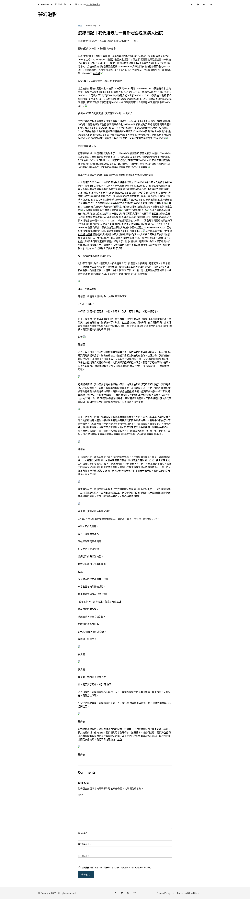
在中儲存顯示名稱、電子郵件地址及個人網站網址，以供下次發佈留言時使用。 (117, 867)
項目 (80, 25)
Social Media (93, 4)
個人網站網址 (83, 856)
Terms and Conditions (188, 893)
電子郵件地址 (84, 844)
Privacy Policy (163, 893)
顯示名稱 (82, 833)
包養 (104, 124)
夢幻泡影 (47, 14)
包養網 (96, 73)
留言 (80, 794)
